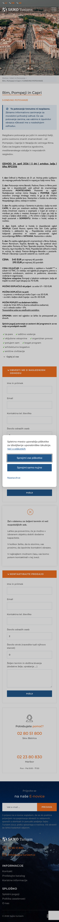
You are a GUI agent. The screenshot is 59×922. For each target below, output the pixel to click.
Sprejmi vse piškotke (29, 457)
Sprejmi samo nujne (29, 467)
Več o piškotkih (16, 448)
